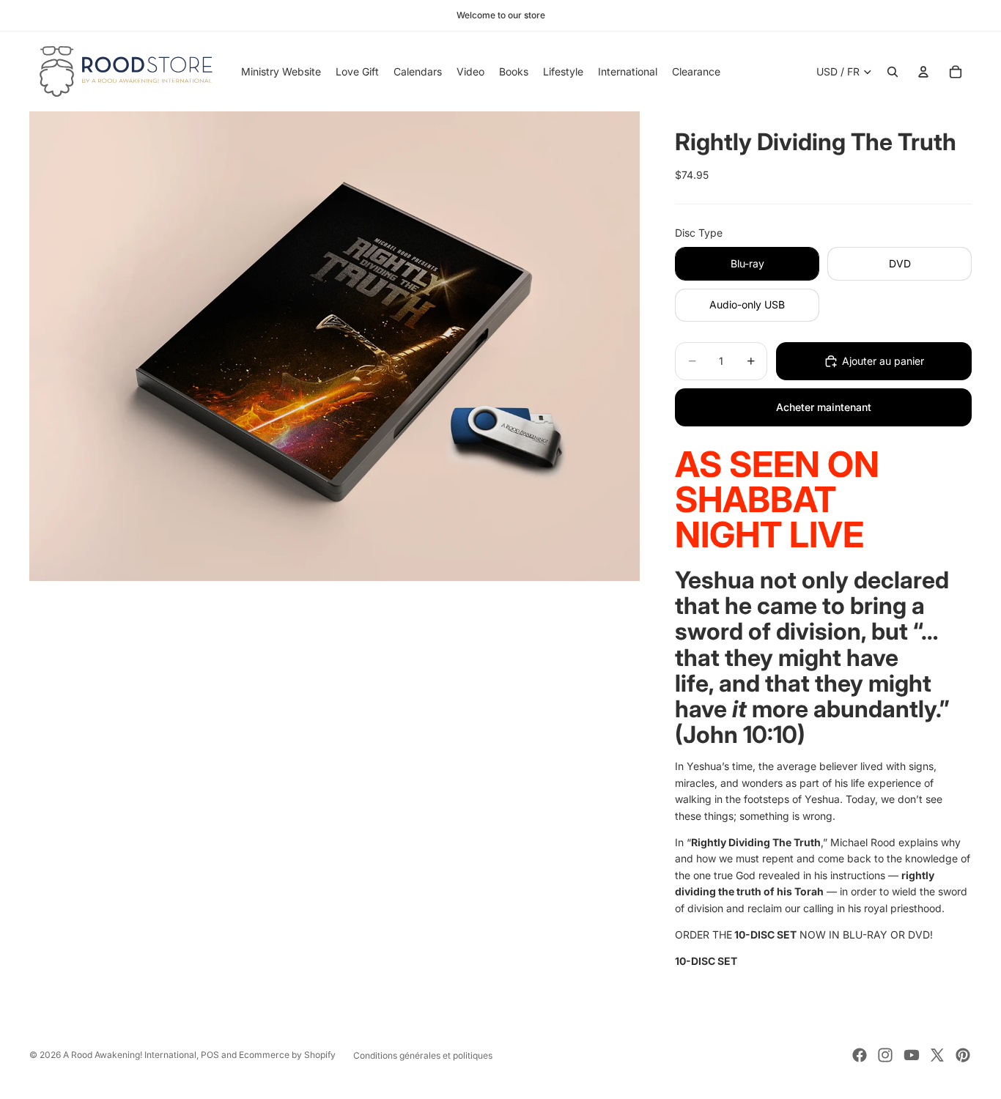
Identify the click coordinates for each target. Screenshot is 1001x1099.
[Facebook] (859, 1055)
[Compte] (923, 72)
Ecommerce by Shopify (287, 1054)
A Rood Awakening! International (129, 1054)
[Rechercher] (892, 72)
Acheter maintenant (823, 407)
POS (210, 1054)
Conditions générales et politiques (422, 1055)
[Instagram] (885, 1055)
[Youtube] (911, 1055)
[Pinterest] (963, 1055)
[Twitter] (937, 1055)
